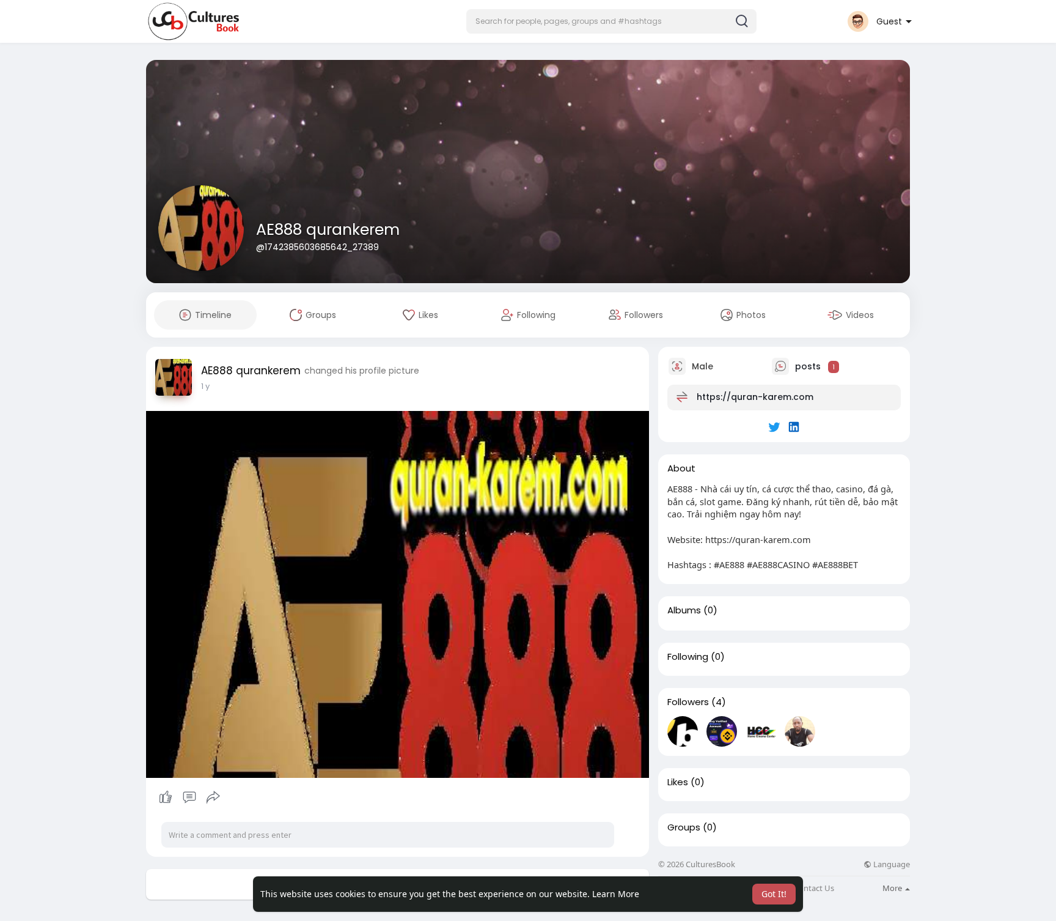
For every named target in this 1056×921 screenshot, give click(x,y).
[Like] (189, 797)
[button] (611, 21)
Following (687, 657)
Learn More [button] (615, 894)
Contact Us (814, 888)
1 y (205, 386)
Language (890, 864)
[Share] (213, 797)
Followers (688, 702)
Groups (683, 827)
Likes (677, 782)
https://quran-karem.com (755, 397)
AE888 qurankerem (328, 229)
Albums (684, 610)
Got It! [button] (774, 894)
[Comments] (189, 797)
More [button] (893, 887)
